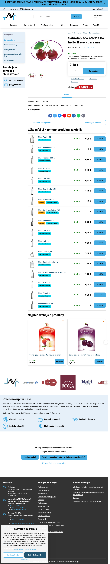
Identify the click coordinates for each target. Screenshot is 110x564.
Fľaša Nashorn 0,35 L (46, 158)
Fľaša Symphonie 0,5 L (47, 220)
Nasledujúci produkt (93, 123)
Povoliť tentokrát (30, 457)
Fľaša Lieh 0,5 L (44, 179)
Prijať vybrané (24, 560)
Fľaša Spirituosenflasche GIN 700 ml (52, 272)
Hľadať (76, 16)
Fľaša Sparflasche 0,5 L (47, 189)
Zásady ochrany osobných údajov (68, 561)
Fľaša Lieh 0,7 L (44, 231)
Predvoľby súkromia (49, 561)
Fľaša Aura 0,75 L (45, 283)
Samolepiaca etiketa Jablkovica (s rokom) (45, 355)
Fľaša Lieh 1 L (43, 241)
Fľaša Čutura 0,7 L (45, 252)
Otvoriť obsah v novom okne (55, 463)
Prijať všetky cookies (35, 555)
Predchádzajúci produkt (42, 123)
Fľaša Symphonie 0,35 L (47, 147)
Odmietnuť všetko (13, 555)
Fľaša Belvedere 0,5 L (46, 200)
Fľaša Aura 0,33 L (45, 168)
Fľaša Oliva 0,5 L (44, 293)
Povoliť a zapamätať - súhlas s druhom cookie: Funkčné (63, 457)
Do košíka (93, 71)
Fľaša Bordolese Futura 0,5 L (49, 210)
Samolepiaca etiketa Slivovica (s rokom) (84, 355)
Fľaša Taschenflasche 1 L (48, 262)
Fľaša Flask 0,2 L (44, 137)
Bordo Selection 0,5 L (46, 304)
